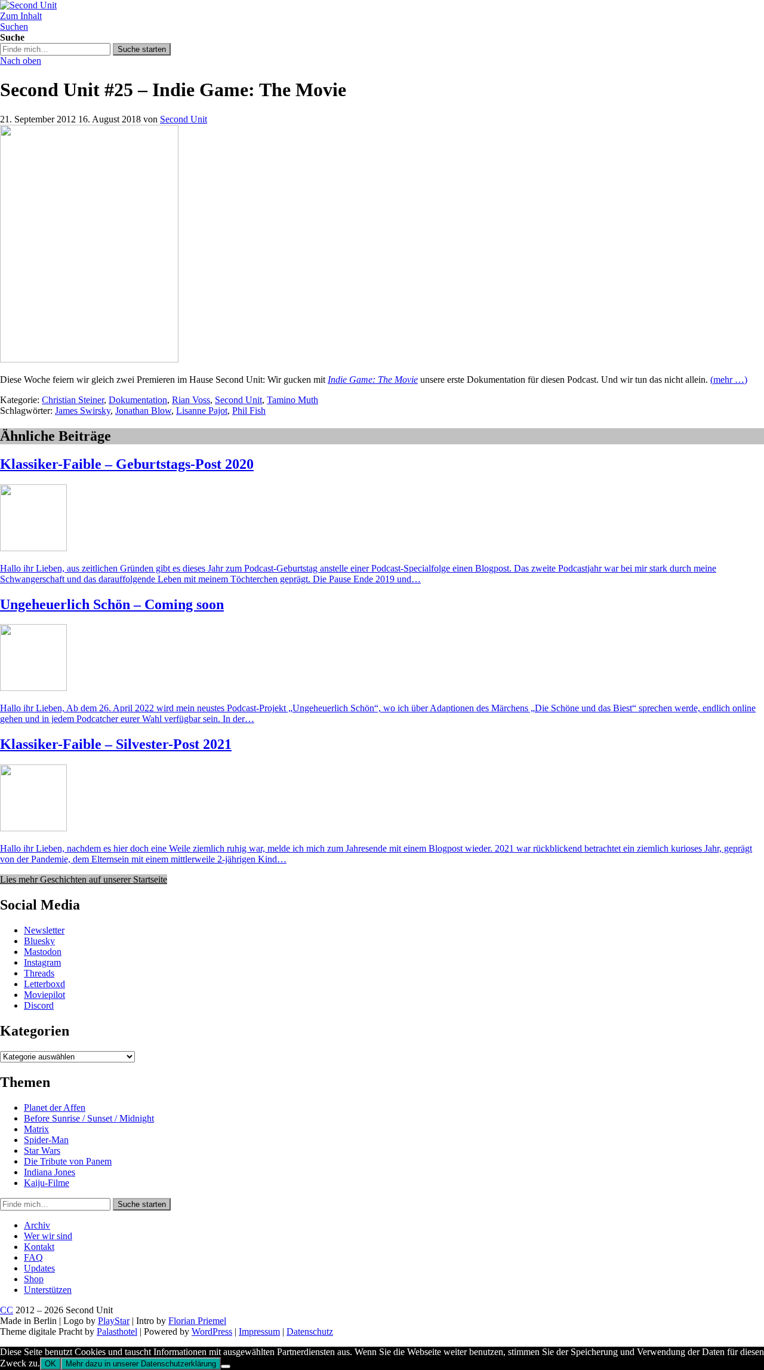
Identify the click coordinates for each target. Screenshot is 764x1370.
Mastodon (42, 952)
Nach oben (20, 61)
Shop (34, 1279)
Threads (39, 973)
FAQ (33, 1257)
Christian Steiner (73, 400)
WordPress (212, 1331)
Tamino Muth (292, 400)
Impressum (259, 1331)
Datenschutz (309, 1331)
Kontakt (39, 1247)
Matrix (36, 1129)
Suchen (14, 26)
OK (50, 1363)
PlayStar (114, 1321)
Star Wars (42, 1150)
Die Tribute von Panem (68, 1161)
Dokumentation (138, 400)
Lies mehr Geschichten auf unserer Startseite (83, 879)
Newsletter (44, 930)
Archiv (37, 1225)
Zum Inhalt (21, 16)
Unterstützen (48, 1290)
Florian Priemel (197, 1321)
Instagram (42, 962)
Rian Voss (191, 400)
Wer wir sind (48, 1236)
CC (6, 1310)
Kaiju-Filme (46, 1183)
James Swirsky (82, 411)
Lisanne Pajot (201, 411)
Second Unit (183, 119)
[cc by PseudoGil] (89, 359)
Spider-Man (46, 1140)
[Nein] (225, 1366)
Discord (39, 1005)
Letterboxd (44, 984)
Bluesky (39, 941)
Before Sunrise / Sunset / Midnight (89, 1118)
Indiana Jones (49, 1172)
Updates (39, 1268)
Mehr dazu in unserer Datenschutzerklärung (141, 1363)
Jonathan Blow (143, 411)
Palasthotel (117, 1331)
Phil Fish (249, 411)
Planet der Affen (54, 1107)
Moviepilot (44, 995)
